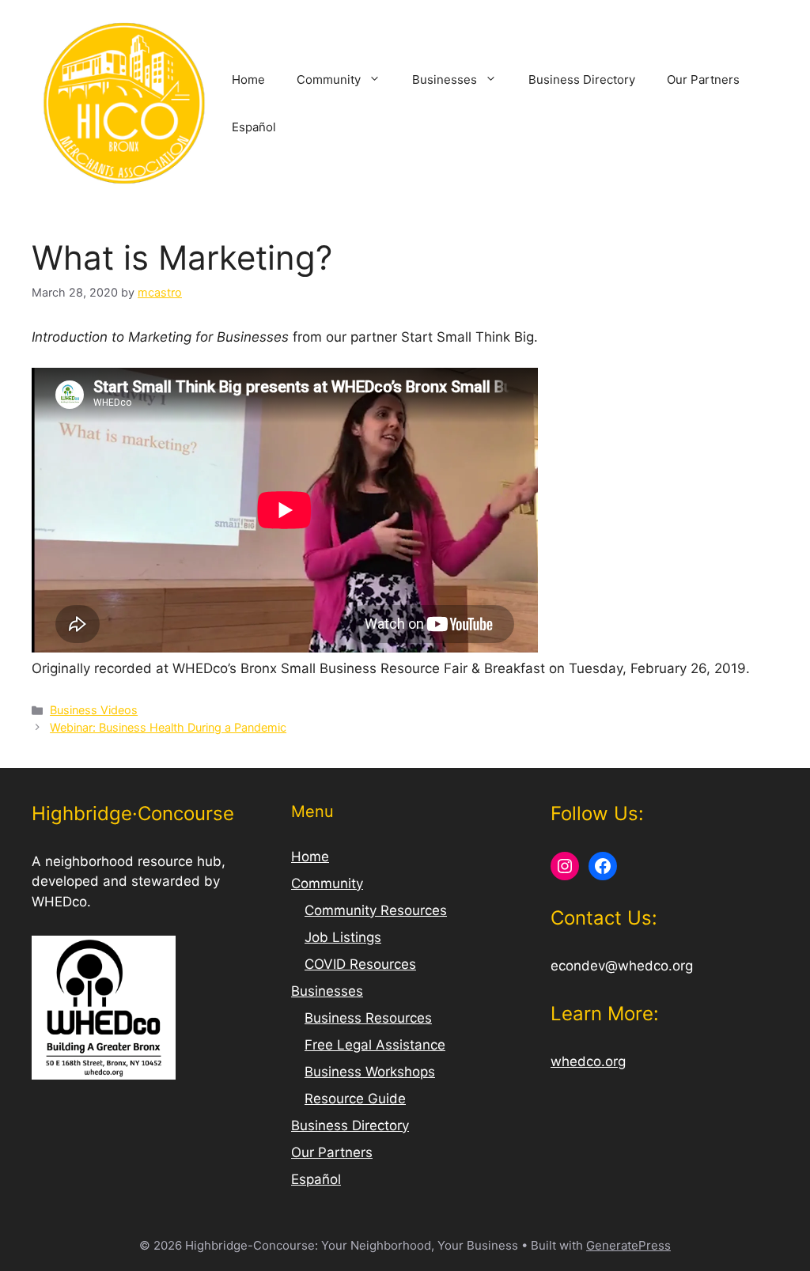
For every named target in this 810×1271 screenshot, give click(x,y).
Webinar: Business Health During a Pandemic (168, 727)
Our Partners (703, 79)
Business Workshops (370, 1072)
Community (329, 79)
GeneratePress (628, 1245)
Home (248, 79)
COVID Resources (360, 964)
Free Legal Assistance (375, 1045)
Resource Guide (355, 1098)
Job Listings (343, 937)
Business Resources (368, 1018)
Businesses (444, 79)
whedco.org (588, 1061)
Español (254, 126)
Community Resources (376, 910)
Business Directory (581, 79)
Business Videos (94, 710)
